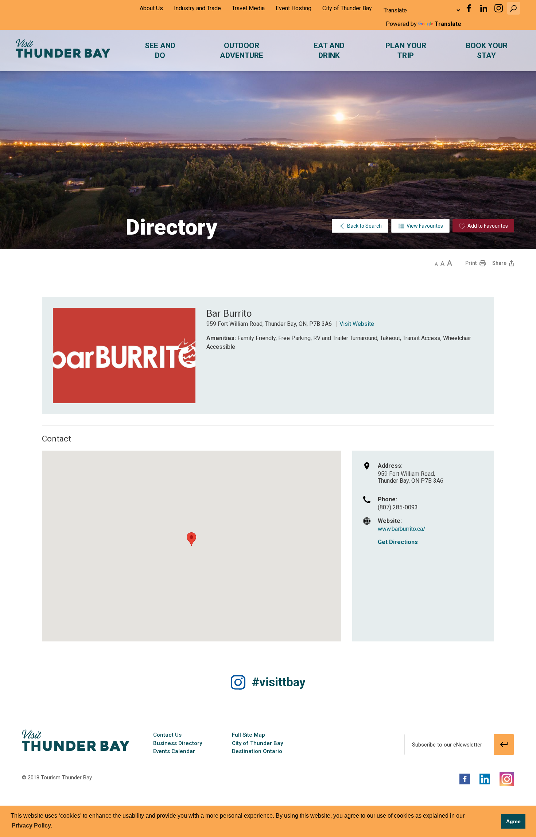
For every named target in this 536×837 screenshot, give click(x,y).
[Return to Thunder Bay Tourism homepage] (75, 740)
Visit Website (356, 323)
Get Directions (398, 542)
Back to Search (364, 226)
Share (499, 263)
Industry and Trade (197, 8)
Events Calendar (174, 751)
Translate (448, 23)
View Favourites (425, 226)
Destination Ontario (257, 751)
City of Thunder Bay (347, 8)
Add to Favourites (487, 226)
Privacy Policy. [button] (32, 825)
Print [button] (471, 263)
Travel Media (248, 8)
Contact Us (167, 735)
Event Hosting (293, 8)
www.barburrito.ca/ (402, 528)
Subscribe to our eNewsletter (447, 744)
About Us (151, 8)
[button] (513, 8)
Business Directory (177, 743)
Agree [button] (513, 821)
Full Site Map (248, 735)
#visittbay (279, 682)
